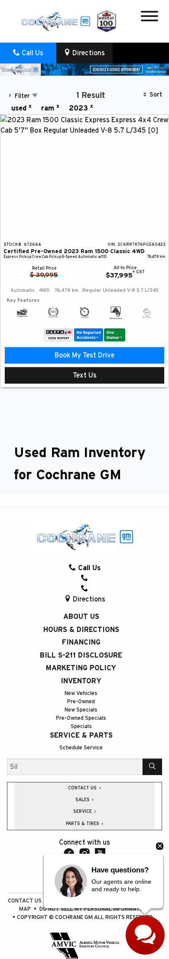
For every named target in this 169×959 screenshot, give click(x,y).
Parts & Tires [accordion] (83, 824)
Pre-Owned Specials (81, 718)
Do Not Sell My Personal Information (94, 909)
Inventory (81, 681)
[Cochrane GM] (55, 20)
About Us (81, 616)
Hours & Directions (81, 629)
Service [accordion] (83, 811)
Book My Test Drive (84, 355)
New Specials (81, 710)
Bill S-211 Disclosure (81, 655)
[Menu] (149, 17)
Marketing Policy (81, 668)
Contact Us (25, 901)
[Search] (152, 767)
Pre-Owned (81, 702)
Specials (81, 726)
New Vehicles (81, 693)
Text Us (85, 375)
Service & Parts (81, 735)
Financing (81, 642)
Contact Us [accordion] (83, 788)
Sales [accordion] (83, 800)
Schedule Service (81, 748)
